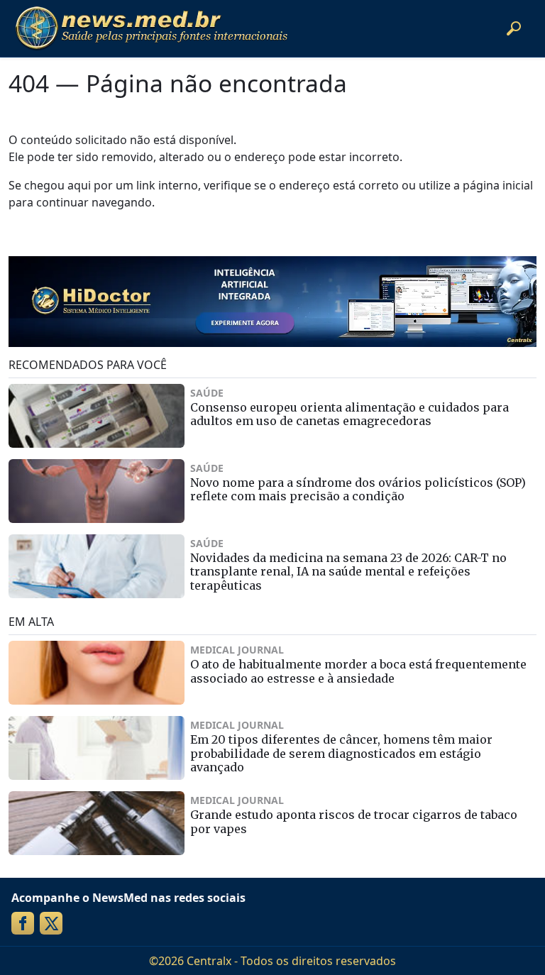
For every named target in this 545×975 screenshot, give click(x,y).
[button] (514, 28)
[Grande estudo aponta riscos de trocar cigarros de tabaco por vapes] (97, 823)
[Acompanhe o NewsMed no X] (51, 923)
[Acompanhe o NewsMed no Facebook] (22, 923)
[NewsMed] (151, 28)
